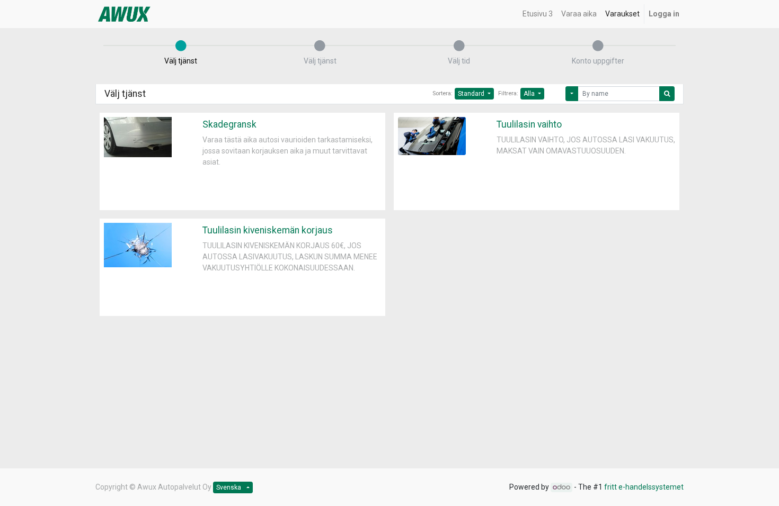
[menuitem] (537, 14)
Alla (530, 93)
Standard (472, 93)
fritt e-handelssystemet (644, 487)
